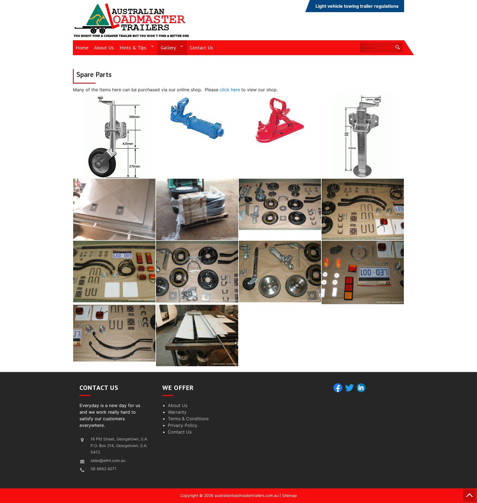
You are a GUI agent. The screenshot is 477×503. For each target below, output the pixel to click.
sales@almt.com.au (108, 460)
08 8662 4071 (103, 468)
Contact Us (201, 47)
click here (230, 89)
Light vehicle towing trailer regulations (357, 6)
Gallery (168, 47)
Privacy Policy (182, 425)
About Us (104, 47)
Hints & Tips (133, 47)
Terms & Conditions (188, 418)
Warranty (177, 412)
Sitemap (289, 495)
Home (82, 47)
